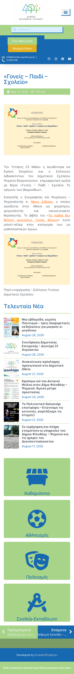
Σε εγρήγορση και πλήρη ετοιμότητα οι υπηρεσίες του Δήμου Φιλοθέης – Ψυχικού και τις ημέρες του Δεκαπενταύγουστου (45, 434)
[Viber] (49, 59)
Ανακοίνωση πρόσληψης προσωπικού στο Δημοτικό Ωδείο (43, 365)
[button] (65, 12)
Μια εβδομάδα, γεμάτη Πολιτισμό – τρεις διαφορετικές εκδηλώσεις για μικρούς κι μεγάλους (46, 325)
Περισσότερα (37, 486)
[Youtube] (69, 59)
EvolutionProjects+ (46, 654)
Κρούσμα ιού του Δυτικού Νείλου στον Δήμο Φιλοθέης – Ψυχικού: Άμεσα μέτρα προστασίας (44, 386)
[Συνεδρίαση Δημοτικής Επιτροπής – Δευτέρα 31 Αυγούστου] (11, 349)
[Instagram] (55, 59)
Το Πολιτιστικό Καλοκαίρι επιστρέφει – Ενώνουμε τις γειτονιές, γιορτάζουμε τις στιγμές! (42, 409)
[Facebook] (62, 59)
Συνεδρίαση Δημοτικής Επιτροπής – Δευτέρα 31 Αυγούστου (40, 345)
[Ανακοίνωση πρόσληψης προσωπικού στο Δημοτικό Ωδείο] (11, 368)
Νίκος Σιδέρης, (42, 202)
